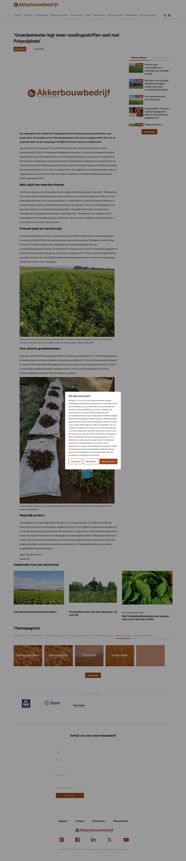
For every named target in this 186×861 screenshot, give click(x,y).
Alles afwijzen (90, 461)
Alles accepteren (108, 461)
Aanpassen (75, 461)
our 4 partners (80, 400)
